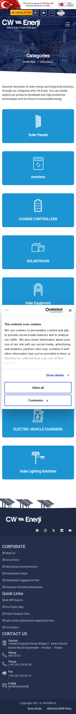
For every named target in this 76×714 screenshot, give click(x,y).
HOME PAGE (29, 62)
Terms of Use (34, 708)
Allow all (38, 387)
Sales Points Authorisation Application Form (29, 620)
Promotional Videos (16, 573)
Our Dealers (12, 627)
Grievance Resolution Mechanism (23, 587)
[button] (52, 13)
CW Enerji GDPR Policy (59, 708)
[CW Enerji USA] (61, 13)
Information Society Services (21, 566)
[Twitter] (53, 530)
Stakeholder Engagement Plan (22, 580)
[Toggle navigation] (67, 25)
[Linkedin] (62, 530)
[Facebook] (37, 530)
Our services (12, 560)
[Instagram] (45, 530)
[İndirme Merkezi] (43, 13)
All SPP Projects (14, 600)
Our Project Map (14, 607)
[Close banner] (70, 310)
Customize (35, 400)
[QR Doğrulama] (35, 13)
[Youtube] (70, 530)
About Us (10, 553)
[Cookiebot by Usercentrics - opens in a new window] (47, 310)
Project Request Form (17, 614)
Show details (55, 375)
